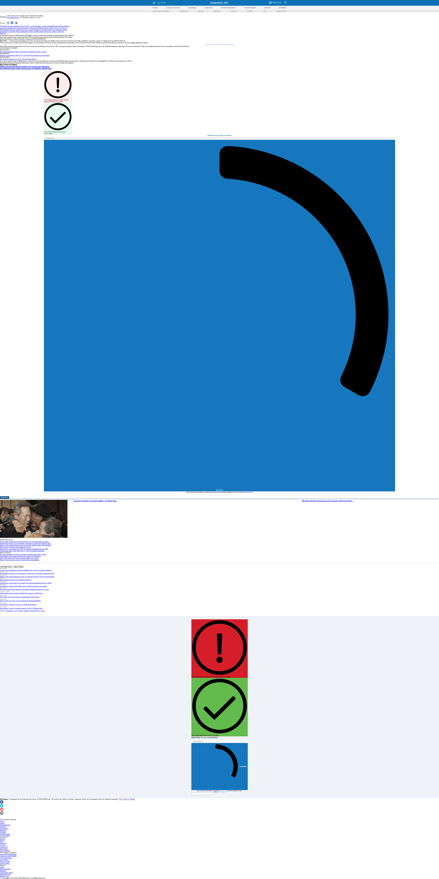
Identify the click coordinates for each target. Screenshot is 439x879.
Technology (4, 829)
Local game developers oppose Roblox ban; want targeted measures (24, 542)
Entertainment (5, 825)
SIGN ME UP (219, 490)
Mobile (2, 840)
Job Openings (5, 851)
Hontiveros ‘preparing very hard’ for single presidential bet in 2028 (24, 549)
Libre (2, 867)
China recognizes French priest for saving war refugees (25, 66)
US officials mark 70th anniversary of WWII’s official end (25, 68)
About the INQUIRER (8, 856)
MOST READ (18, 567)
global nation (173, 8)
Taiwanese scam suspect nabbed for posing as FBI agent (20, 556)
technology (250, 8)
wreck (42, 611)
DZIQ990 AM (5, 874)
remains (26, 611)
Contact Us (4, 847)
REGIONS (217, 11)
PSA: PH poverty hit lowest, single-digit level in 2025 (19, 558)
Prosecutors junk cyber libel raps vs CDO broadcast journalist (22, 551)
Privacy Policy (248, 492)
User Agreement (6, 858)
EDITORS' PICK (6, 567)
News (155, 8)
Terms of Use (217, 492)
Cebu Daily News (6, 873)
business (192, 8)
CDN (264, 11)
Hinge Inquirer (5, 869)
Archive (3, 845)
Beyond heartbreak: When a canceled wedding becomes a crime (23, 52)
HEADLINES (184, 11)
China (20, 611)
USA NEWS (4, 836)
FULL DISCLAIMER (127, 799)
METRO (200, 11)
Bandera (3, 871)
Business (3, 830)
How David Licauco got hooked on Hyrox (15, 547)
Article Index (4, 863)
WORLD (250, 11)
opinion (282, 8)
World (3, 17)
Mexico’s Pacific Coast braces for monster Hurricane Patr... (327, 501)
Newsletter (4, 849)
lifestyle (208, 8)
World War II (34, 611)
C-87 (15, 611)
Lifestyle (3, 827)
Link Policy (4, 860)
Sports (2, 823)
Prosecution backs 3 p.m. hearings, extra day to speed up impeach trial (25, 543)
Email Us (3, 843)
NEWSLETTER (281, 11)
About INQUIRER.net (8, 854)
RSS (1, 841)
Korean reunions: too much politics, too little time (95, 501)
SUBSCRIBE (243, 766)
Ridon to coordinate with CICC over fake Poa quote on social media (24, 55)
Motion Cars (4, 876)
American (9, 611)
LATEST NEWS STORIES (161, 11)
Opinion (3, 832)
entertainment (228, 8)
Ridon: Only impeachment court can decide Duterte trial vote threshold (25, 545)
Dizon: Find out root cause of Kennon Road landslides (19, 560)
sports (267, 8)
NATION (234, 11)
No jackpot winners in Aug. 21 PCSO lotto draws (18, 59)
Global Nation (5, 834)
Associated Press (13, 18)
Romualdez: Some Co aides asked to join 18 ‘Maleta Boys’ (21, 608)
